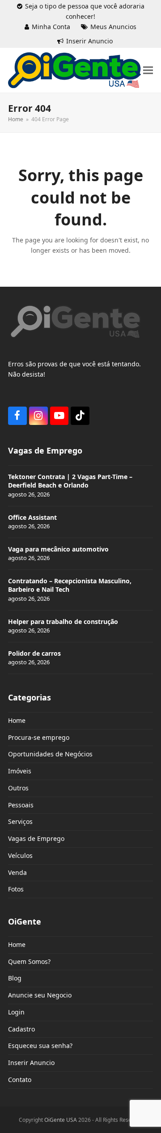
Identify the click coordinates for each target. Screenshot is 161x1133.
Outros (18, 788)
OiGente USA (60, 1120)
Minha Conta (51, 26)
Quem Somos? (29, 961)
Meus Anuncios (113, 26)
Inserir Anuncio (89, 41)
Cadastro (21, 1029)
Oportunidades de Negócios (50, 754)
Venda (17, 872)
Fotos (16, 889)
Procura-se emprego (38, 737)
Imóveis (19, 771)
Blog (14, 978)
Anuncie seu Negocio (40, 995)
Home (16, 720)
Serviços (20, 821)
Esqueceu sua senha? (40, 1045)
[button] (148, 70)
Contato (19, 1079)
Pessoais (21, 805)
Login (16, 1012)
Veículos (20, 855)
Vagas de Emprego (36, 838)
